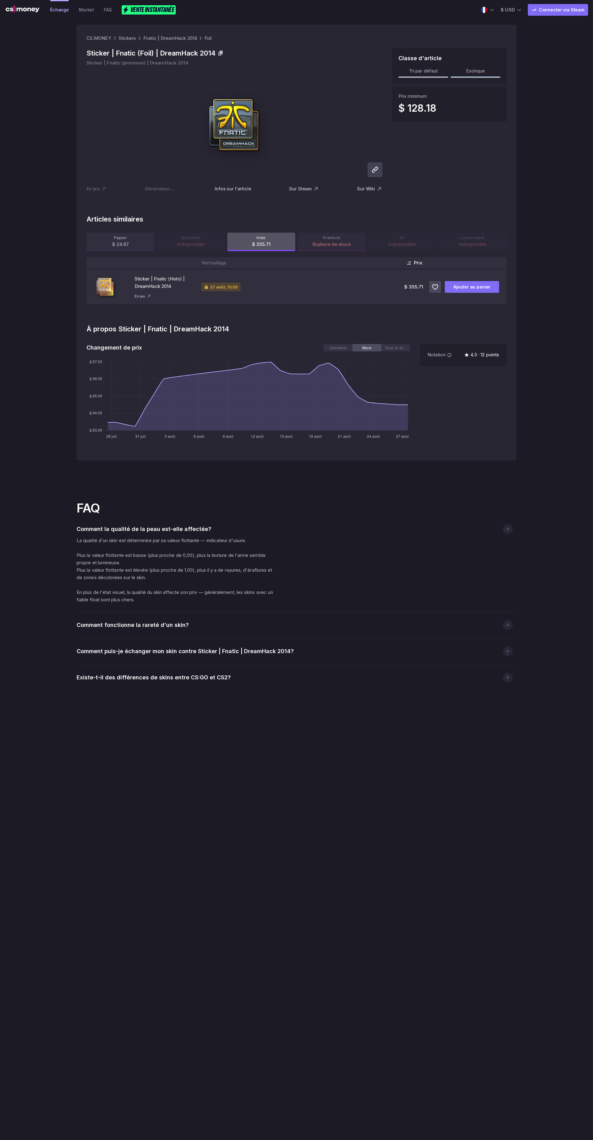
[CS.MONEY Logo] (22, 9)
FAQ (108, 9)
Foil (208, 38)
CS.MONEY (98, 38)
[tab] (338, 347)
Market (86, 9)
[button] (508, 529)
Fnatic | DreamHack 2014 (170, 38)
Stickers (127, 38)
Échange (59, 9)
